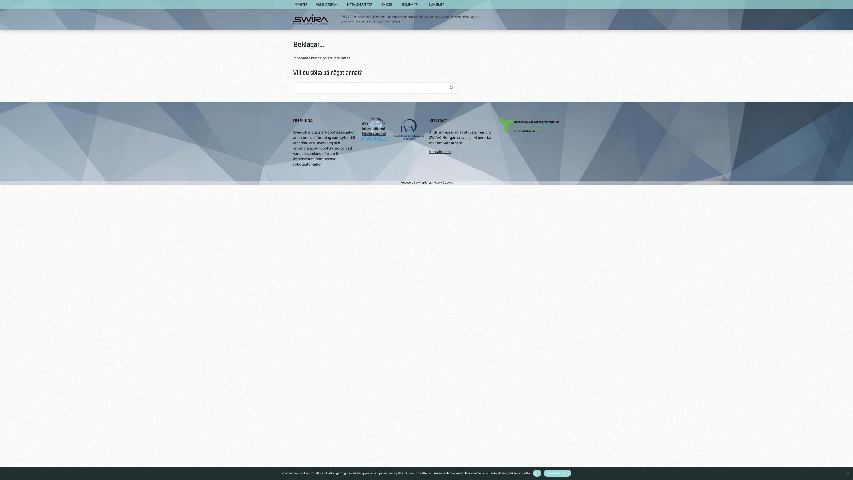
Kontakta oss (440, 151)
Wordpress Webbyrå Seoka (436, 182)
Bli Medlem (436, 4)
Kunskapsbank (327, 4)
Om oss (386, 4)
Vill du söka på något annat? (327, 72)
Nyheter (301, 4)
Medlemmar (409, 4)
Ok (537, 473)
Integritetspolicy (557, 473)
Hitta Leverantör (360, 4)
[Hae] (451, 87)
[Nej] (847, 473)
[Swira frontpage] (311, 19)
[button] (419, 4)
